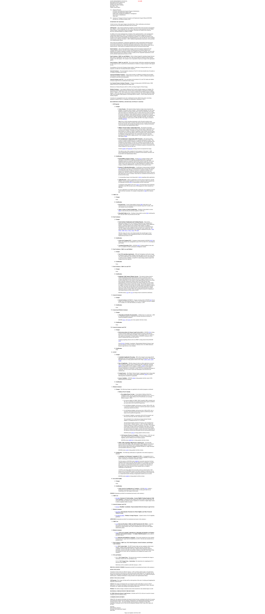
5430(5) (136, 461)
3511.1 (126, 230)
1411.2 (140, 177)
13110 (148, 359)
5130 (127, 450)
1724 (150, 332)
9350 (147, 213)
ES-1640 (118, 498)
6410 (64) (130, 148)
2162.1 (146, 488)
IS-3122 (123, 343)
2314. (119, 341)
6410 (126, 136)
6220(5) (124, 148)
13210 (119, 365)
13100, (145, 359)
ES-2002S (122, 515)
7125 (132, 292)
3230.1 (119, 230)
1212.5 (139, 158)
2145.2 (129, 319)
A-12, (117, 532)
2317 (151, 300)
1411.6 (137, 184)
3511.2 (129, 230)
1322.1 (124, 319)
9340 (119, 210)
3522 (133, 230)
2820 (141, 204)
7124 (127, 292)
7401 (145, 190)
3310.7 (138, 245)
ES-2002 (118, 515)
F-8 (116, 537)
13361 (145, 374)
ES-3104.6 (118, 511)
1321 (119, 168)
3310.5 (151, 240)
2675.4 (132, 432)
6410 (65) (124, 119)
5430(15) (131, 440)
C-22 (117, 524)
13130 (152, 359)
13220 (119, 360)
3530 (137, 230)
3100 (152, 229)
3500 (123, 230)
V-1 (116, 546)
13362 (133, 378)
